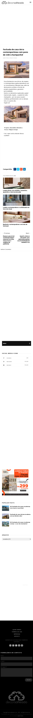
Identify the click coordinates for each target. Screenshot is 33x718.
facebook (17, 358)
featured (18, 162)
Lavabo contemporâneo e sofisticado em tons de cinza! (16, 208)
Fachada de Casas (11, 162)
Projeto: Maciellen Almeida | (13, 128)
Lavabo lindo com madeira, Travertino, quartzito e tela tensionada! (15, 191)
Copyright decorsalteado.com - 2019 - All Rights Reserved (16, 712)
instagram (17, 361)
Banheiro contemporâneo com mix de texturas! (15, 225)
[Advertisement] (16, 27)
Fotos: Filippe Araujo (11, 129)
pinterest (17, 365)
